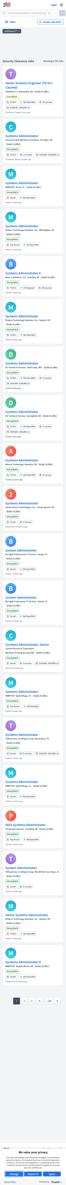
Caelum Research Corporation (19, 648)
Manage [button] (14, 1174)
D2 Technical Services (15, 367)
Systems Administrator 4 (23, 273)
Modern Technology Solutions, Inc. (21, 230)
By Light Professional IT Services (21, 554)
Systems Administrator (21, 136)
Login (54, 4)
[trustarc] (56, 1181)
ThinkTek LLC (11, 91)
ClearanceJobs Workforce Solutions (22, 139)
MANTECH (10, 187)
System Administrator (21, 550)
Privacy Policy (10, 1181)
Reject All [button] (33, 1174)
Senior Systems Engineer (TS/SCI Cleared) (28, 85)
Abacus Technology (14, 464)
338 (49, 1001)
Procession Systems (15, 829)
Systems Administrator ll (23, 962)
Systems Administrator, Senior (27, 644)
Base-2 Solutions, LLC (15, 277)
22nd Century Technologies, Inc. (20, 507)
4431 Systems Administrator (25, 825)
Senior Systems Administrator (26, 915)
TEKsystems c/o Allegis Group (19, 738)
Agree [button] (52, 1174)
